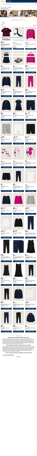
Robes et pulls (4, 29)
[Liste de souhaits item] (32, 4)
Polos (3, 26)
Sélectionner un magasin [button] (5, 38)
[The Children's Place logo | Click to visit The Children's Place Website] (9, 1)
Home (1, 7)
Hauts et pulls (4, 27)
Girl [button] (2, 24)
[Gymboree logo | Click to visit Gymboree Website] (3, 1)
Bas (2, 28)
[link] (30, 4)
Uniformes (4, 7)
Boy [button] (2, 31)
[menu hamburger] (1, 3)
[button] (31, 4)
